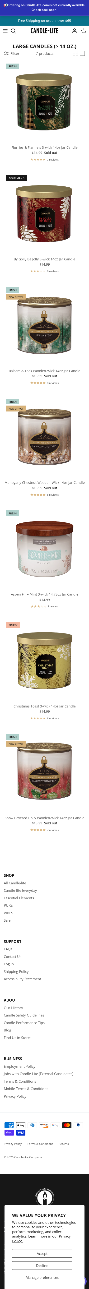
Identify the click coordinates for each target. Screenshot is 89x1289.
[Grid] (75, 53)
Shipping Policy (16, 971)
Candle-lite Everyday (20, 890)
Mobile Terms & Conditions (26, 1088)
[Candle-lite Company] (44, 30)
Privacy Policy (15, 1096)
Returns (64, 1144)
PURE (8, 905)
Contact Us (12, 956)
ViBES (8, 912)
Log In (9, 963)
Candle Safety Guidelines (24, 1015)
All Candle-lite (15, 883)
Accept (42, 1253)
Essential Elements (19, 898)
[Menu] (5, 31)
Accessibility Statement (22, 978)
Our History (13, 1007)
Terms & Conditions (20, 1081)
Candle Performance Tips (24, 1022)
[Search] (15, 31)
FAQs (8, 949)
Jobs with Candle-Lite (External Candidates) (38, 1073)
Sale (7, 920)
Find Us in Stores (17, 1037)
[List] (82, 53)
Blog (7, 1030)
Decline (42, 1265)
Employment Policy (19, 1066)
